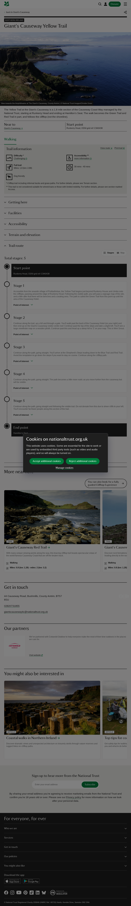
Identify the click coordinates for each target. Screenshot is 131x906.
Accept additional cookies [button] (47, 461)
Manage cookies (64, 468)
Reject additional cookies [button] (82, 461)
